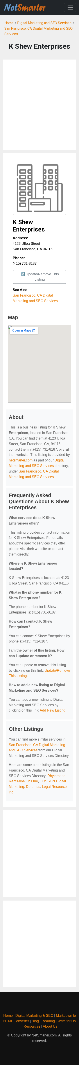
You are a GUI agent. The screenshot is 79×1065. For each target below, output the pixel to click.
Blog (35, 1021)
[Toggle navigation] (70, 7)
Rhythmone (56, 776)
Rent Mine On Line (23, 781)
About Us (50, 1026)
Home (9, 23)
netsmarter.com (20, 460)
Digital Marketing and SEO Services (44, 23)
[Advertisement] (39, 105)
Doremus (33, 787)
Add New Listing (52, 710)
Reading (48, 1021)
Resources (31, 1026)
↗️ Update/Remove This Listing (39, 276)
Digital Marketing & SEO (34, 1015)
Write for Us (66, 1021)
